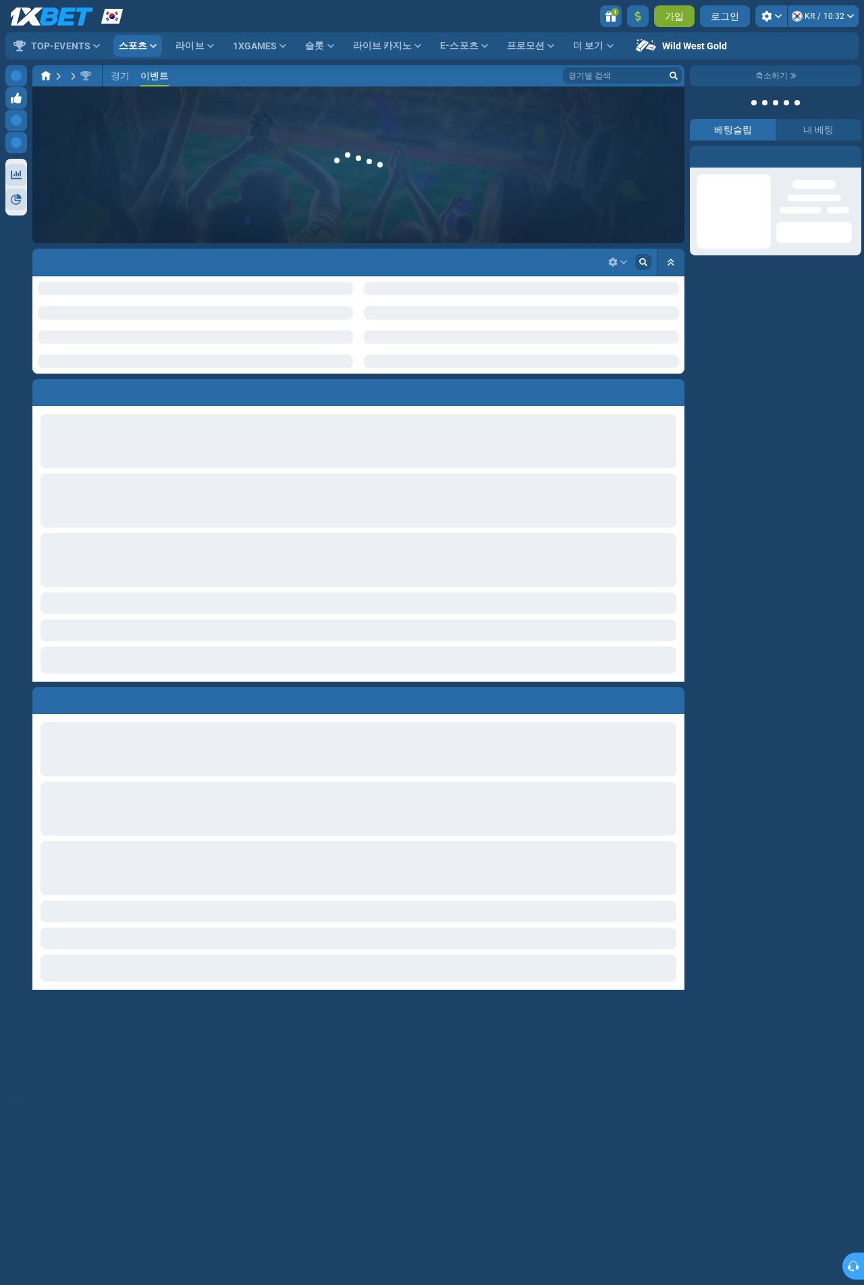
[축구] (71, 75)
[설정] (771, 16)
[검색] (674, 76)
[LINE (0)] (46, 75)
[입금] (638, 16)
